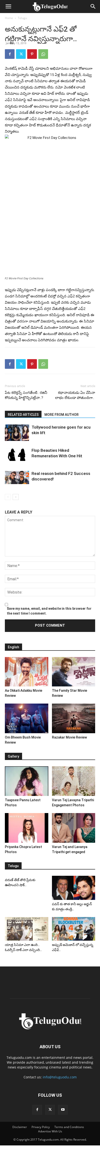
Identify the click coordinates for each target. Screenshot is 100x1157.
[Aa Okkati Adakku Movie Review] (26, 672)
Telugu (22, 18)
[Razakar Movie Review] (73, 718)
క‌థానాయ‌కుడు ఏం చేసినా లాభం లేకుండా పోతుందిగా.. (75, 395)
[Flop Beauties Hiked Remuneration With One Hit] (17, 454)
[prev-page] (8, 497)
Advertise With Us (50, 1131)
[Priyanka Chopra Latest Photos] (26, 828)
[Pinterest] (32, 54)
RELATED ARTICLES (23, 415)
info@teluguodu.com (60, 1077)
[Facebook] (10, 54)
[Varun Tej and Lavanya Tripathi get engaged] (73, 828)
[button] (8, 6)
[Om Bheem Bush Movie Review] (26, 718)
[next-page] (16, 497)
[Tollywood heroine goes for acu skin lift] (17, 432)
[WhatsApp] (43, 54)
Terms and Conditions (69, 1127)
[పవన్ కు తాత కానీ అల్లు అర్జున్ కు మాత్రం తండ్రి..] (73, 888)
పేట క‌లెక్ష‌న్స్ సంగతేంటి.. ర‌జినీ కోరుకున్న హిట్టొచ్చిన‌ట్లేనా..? (26, 395)
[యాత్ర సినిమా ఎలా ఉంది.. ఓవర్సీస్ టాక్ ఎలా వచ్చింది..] (26, 929)
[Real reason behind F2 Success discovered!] (17, 477)
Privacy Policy (41, 1127)
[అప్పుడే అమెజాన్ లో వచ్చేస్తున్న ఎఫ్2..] (73, 929)
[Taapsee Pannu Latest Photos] (26, 781)
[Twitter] (21, 54)
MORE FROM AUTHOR (61, 415)
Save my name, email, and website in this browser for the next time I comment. (49, 611)
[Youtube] (63, 1110)
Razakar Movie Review (69, 737)
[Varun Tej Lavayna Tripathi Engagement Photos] (73, 781)
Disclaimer (19, 1127)
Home (9, 18)
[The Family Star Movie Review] (73, 672)
